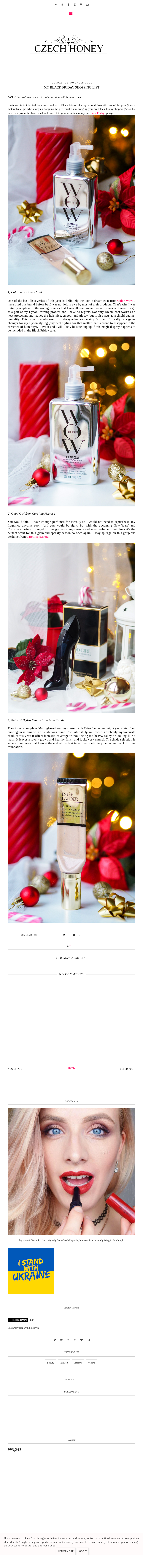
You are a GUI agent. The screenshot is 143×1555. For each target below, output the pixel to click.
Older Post (127, 1069)
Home (71, 1067)
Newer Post (16, 1069)
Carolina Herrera (37, 536)
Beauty (50, 1362)
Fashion (64, 1362)
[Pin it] (74, 935)
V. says (91, 1362)
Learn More (66, 1551)
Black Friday (97, 113)
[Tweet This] (64, 935)
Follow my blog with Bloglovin (23, 1327)
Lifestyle (78, 1362)
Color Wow (124, 300)
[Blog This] (79, 935)
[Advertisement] (71, 1487)
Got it (83, 1551)
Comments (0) (29, 935)
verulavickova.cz (71, 1307)
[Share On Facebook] (69, 935)
